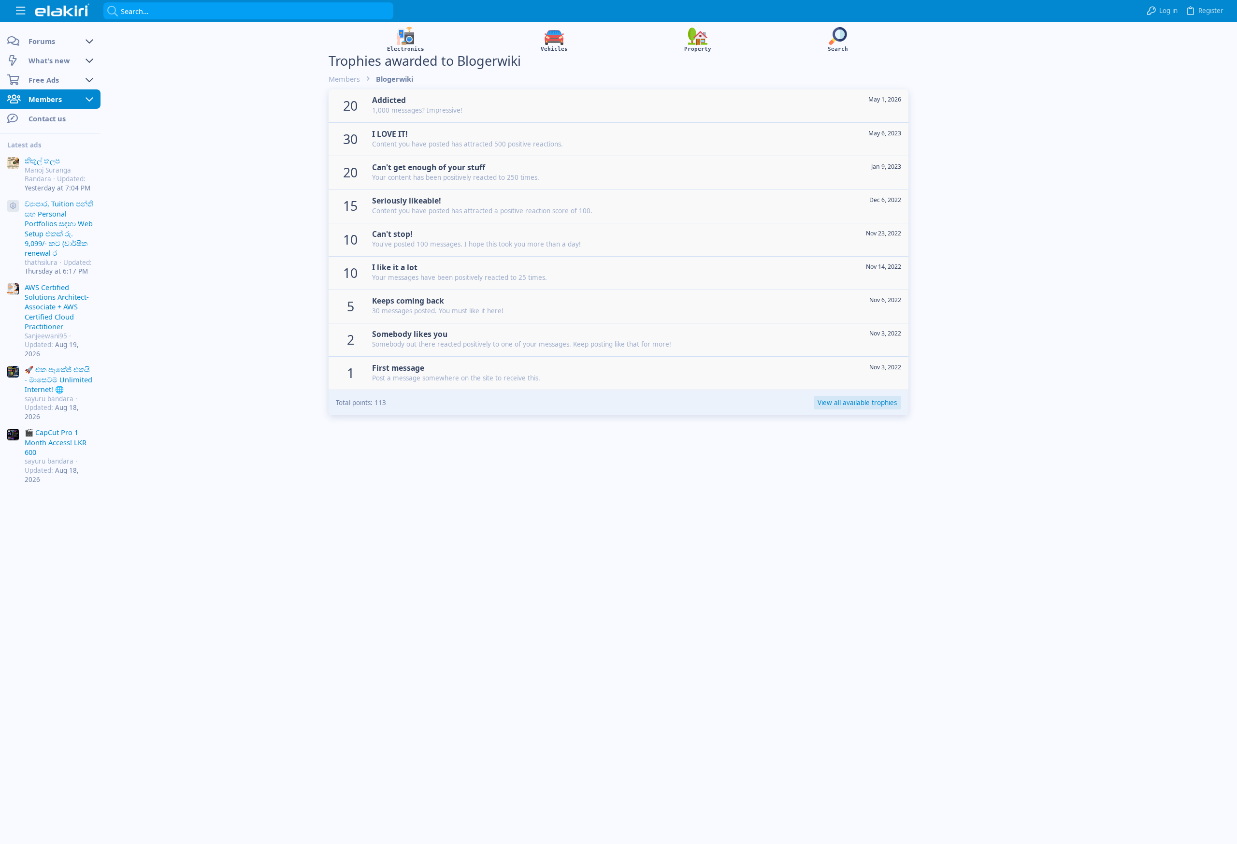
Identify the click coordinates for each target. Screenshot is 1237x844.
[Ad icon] (13, 206)
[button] (20, 10)
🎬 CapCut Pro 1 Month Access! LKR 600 (55, 442)
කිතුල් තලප (42, 160)
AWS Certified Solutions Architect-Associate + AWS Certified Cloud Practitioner (57, 307)
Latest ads (24, 145)
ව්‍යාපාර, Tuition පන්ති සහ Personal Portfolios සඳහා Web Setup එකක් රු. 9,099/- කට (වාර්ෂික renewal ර (59, 228)
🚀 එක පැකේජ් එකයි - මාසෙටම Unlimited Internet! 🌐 (58, 379)
